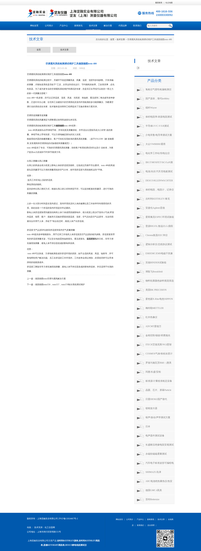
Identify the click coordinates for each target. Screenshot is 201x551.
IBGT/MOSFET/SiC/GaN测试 (159, 164)
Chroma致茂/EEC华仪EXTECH (157, 237)
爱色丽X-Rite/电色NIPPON (159, 299)
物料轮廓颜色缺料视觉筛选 (160, 280)
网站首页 (34, 26)
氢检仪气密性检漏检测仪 (158, 89)
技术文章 (93, 26)
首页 (112, 39)
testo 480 (68, 74)
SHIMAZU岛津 (153, 472)
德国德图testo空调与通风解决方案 (50, 279)
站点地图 (169, 3)
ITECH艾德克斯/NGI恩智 (159, 344)
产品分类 (154, 81)
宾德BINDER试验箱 (156, 262)
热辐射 (85, 98)
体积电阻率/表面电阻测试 (159, 116)
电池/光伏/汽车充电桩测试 (159, 171)
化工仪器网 (50, 527)
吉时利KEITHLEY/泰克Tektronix (158, 200)
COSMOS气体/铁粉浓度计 (159, 353)
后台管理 (151, 525)
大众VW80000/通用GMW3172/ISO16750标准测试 (160, 146)
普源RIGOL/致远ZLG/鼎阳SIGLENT (159, 228)
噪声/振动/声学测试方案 (158, 417)
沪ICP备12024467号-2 (68, 518)
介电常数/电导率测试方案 (159, 135)
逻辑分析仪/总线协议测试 (159, 244)
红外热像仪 (151, 317)
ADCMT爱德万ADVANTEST (153, 328)
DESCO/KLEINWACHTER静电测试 (159, 182)
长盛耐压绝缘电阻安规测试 (160, 444)
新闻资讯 (78, 26)
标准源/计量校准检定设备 (159, 381)
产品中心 (64, 26)
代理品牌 (122, 26)
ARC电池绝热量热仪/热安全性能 (159, 483)
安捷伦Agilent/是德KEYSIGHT (155, 209)
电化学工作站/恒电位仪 (158, 153)
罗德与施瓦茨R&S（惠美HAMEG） (158, 364)
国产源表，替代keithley (157, 98)
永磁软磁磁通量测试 (156, 454)
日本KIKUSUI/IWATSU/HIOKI (159, 428)
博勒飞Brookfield (154, 271)
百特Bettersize (152, 499)
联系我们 (137, 26)
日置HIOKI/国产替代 (156, 399)
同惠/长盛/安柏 (153, 372)
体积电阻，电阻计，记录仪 (160, 189)
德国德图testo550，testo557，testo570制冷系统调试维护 (60, 284)
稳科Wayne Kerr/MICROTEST (155, 109)
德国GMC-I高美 (154, 490)
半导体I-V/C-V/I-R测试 (157, 126)
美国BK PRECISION (156, 290)
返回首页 (158, 3)
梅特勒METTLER (155, 308)
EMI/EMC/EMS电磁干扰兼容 (159, 255)
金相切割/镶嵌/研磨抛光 (158, 335)
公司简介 (49, 26)
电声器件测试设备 (155, 435)
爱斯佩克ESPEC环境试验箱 (160, 217)
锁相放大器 (151, 408)
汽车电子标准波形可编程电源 (160, 464)
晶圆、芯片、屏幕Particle (158, 390)
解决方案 (108, 26)
